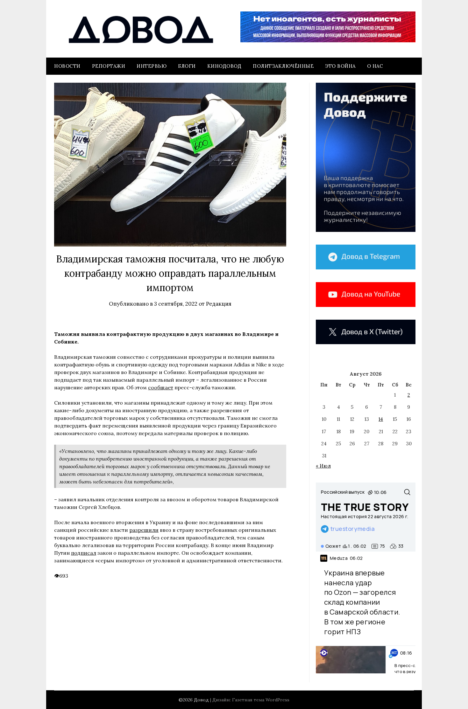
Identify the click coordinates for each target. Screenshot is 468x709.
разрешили (144, 530)
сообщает (160, 387)
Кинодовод (224, 66)
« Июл (323, 466)
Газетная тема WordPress (260, 700)
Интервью (152, 66)
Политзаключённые (283, 66)
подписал (83, 553)
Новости (67, 66)
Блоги (187, 66)
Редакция (218, 303)
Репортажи (108, 66)
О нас (375, 66)
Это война (340, 66)
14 (381, 419)
